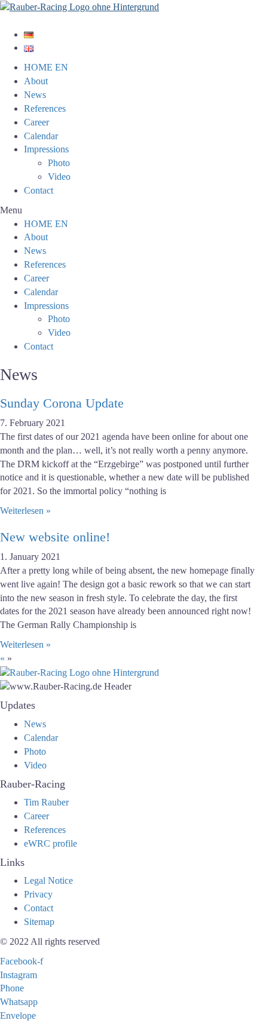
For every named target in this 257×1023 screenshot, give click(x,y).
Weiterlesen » (25, 511)
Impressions (46, 149)
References (45, 108)
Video (59, 176)
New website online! (55, 536)
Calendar (41, 136)
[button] (128, 211)
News (35, 95)
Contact (38, 190)
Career (36, 122)
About (36, 81)
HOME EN (46, 67)
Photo (59, 163)
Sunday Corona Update (62, 403)
